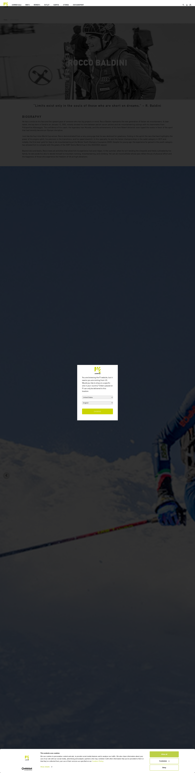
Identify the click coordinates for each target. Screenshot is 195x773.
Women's (37, 5)
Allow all (164, 754)
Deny (164, 767)
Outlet (46, 5)
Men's (27, 5)
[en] (6, 4)
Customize (163, 761)
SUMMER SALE (16, 5)
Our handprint (78, 5)
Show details (45, 767)
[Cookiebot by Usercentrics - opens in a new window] (27, 769)
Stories (66, 5)
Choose (97, 411)
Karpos (56, 5)
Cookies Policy (97, 761)
